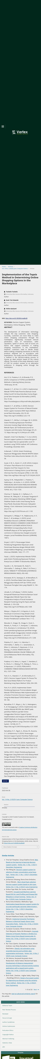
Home (4, 266)
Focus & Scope (7, 1018)
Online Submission (8, 1026)
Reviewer (5, 1014)
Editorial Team (7, 1005)
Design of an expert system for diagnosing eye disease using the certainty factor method (22, 980)
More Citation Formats (10, 847)
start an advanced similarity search (23, 994)
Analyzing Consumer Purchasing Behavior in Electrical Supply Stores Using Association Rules (20, 921)
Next (35, 990)
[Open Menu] (3, 126)
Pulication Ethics (7, 1030)
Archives (10, 266)
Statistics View (7, 1043)
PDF (6, 781)
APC (3, 1047)
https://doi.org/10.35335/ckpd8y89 (16, 318)
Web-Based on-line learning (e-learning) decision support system (22, 862)
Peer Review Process (9, 1010)
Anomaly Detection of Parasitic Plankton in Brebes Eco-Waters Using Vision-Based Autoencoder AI (22, 933)
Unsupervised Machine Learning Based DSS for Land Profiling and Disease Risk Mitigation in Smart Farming (21, 894)
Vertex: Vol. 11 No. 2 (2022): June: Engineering (21, 887)
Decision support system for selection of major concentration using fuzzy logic (21, 872)
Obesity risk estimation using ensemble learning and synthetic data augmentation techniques (20, 950)
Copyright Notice (8, 1034)
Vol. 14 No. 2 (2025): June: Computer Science (15, 268)
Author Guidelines (8, 1022)
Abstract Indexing (8, 1039)
